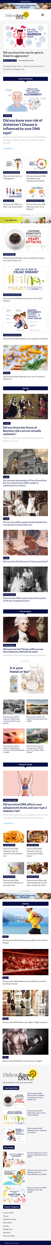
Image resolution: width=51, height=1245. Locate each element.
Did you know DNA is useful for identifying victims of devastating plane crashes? (13, 749)
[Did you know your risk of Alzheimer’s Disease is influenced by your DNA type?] (25, 98)
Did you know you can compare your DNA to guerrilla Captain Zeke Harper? (35, 749)
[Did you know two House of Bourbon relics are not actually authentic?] (25, 406)
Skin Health (7, 1223)
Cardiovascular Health (34, 172)
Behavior (7, 60)
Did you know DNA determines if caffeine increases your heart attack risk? (35, 1096)
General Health (14, 172)
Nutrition (6, 373)
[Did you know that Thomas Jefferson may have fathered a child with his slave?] (25, 629)
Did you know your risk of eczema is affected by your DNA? (37, 1155)
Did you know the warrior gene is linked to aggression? (23, 54)
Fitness (5, 937)
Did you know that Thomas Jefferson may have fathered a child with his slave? (23, 650)
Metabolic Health (38, 201)
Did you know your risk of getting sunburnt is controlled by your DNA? (37, 1172)
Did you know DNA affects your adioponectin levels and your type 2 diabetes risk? (25, 808)
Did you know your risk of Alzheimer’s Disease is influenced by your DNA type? (22, 126)
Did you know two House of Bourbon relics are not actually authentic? (22, 431)
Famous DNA (8, 1213)
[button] (43, 15)
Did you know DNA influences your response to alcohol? (36, 1130)
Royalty (6, 477)
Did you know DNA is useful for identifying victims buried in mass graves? (11, 720)
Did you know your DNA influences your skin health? (36, 1190)
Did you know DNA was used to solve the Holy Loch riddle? (36, 719)
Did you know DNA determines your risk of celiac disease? (36, 1113)
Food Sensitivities (9, 254)
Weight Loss (7, 1229)
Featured (13, 60)
